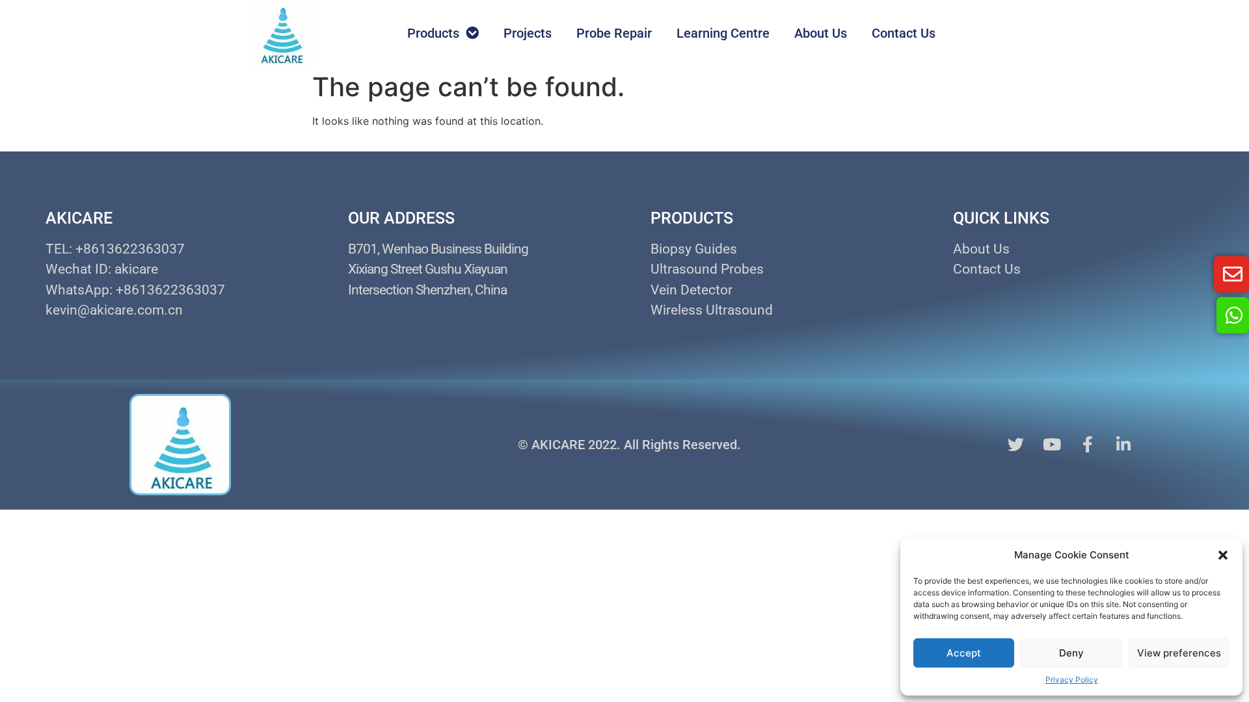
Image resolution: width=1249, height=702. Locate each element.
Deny (1071, 653)
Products (433, 33)
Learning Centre (723, 33)
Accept (964, 653)
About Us (820, 33)
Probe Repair (614, 33)
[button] (1222, 555)
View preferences (1179, 653)
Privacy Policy (1071, 679)
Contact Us (903, 33)
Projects (528, 33)
